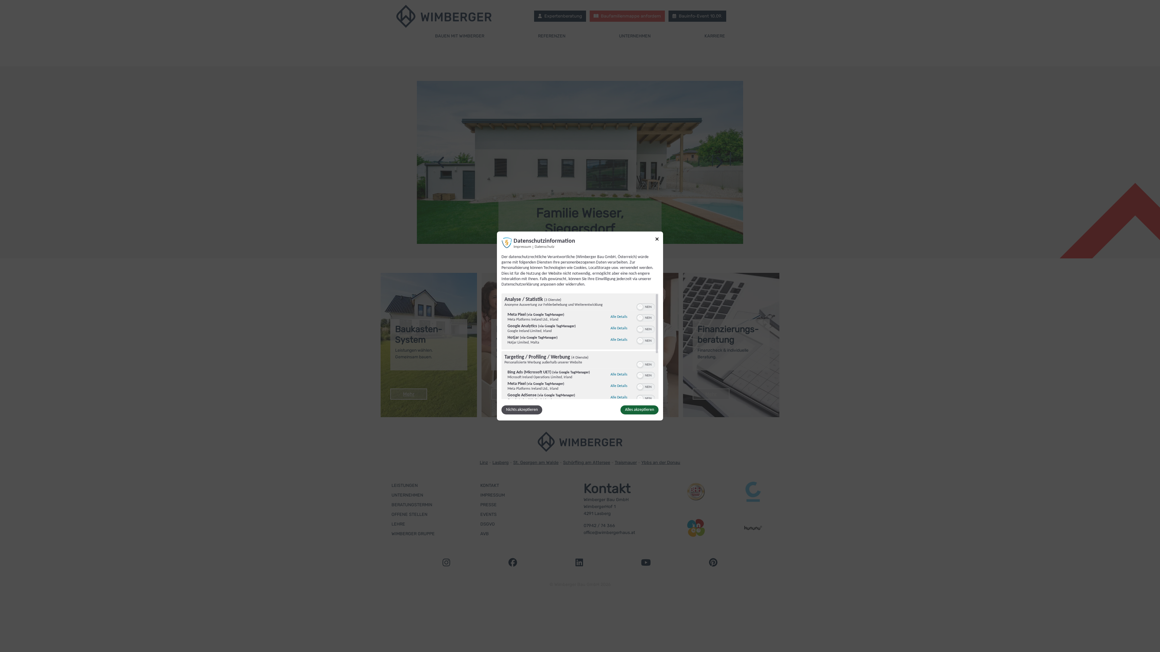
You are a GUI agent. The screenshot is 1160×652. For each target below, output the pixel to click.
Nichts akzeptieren (522, 410)
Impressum (522, 247)
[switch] (646, 306)
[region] (580, 346)
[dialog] (580, 326)
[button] (640, 307)
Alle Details (619, 317)
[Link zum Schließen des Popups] (657, 240)
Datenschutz (544, 247)
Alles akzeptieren (639, 410)
